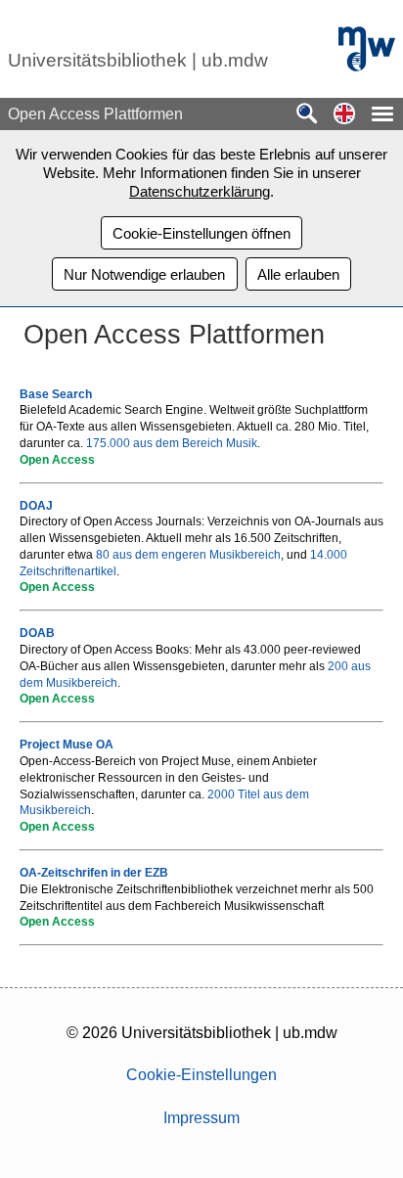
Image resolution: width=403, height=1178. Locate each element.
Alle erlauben (298, 274)
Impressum (201, 1118)
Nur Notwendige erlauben (144, 274)
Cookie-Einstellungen (201, 1074)
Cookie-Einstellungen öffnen (201, 233)
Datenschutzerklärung (199, 191)
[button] (344, 115)
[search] (307, 115)
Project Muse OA (66, 744)
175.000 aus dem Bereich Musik (171, 443)
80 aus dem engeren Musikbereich (188, 555)
